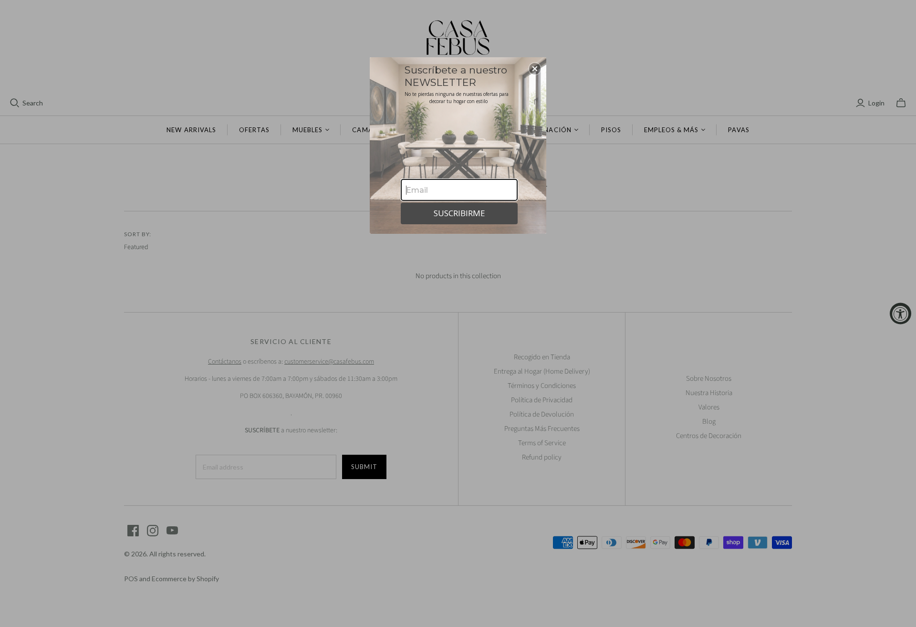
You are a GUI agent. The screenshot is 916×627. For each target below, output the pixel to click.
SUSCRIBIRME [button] (459, 213)
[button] (535, 68)
